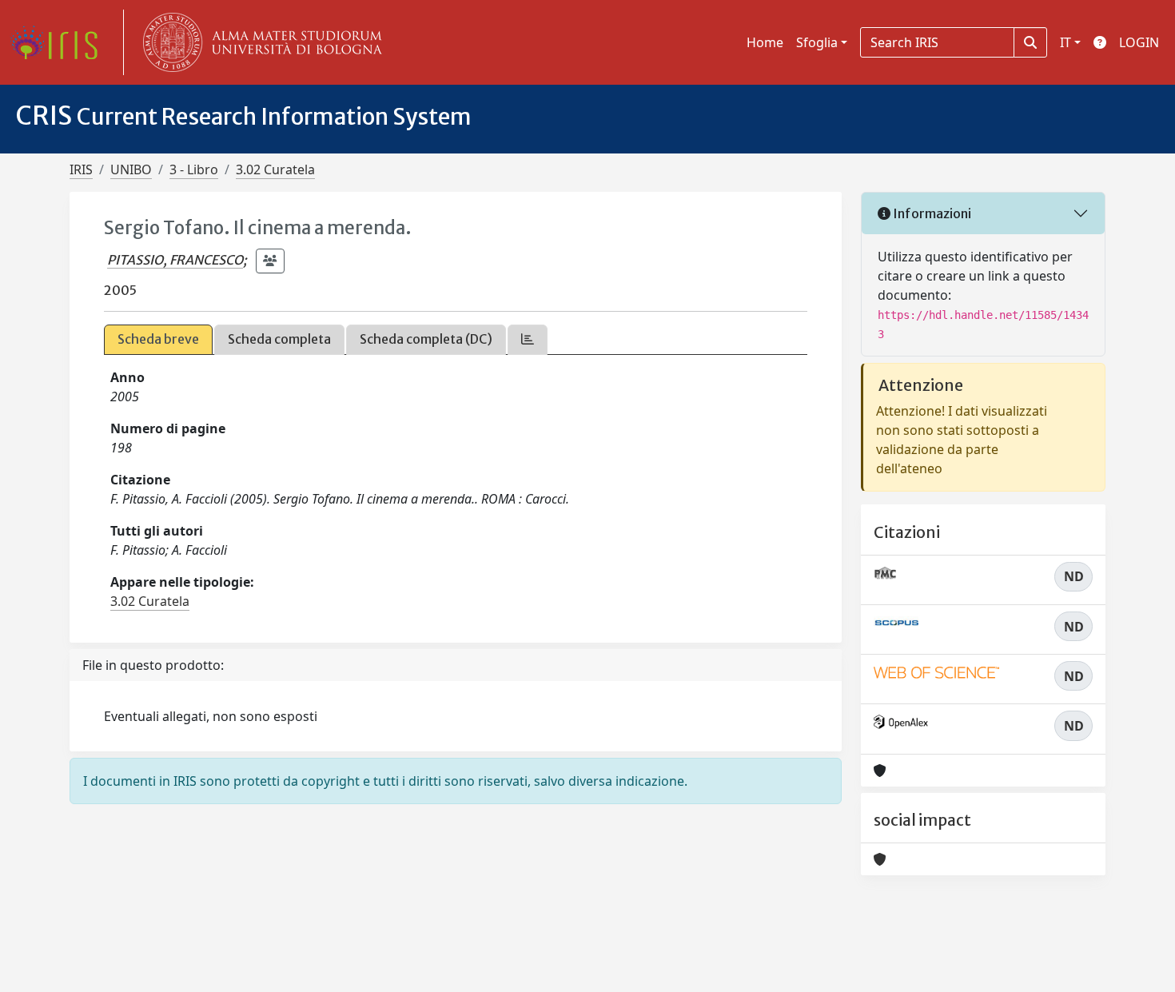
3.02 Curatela (275, 169)
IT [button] (1065, 42)
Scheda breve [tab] (158, 339)
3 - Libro (193, 169)
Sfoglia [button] (817, 42)
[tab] (528, 339)
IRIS (81, 169)
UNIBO (131, 169)
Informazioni (930, 213)
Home (765, 42)
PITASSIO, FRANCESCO (175, 260)
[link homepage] (60, 42)
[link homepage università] (259, 42)
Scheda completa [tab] (279, 339)
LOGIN (1139, 42)
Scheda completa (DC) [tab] (426, 339)
